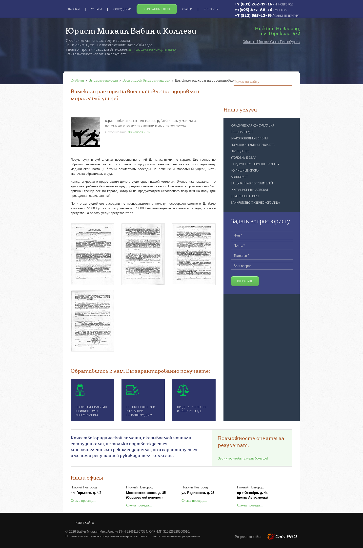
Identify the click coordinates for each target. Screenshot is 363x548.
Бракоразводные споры (249, 138)
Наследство (240, 151)
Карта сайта (85, 522)
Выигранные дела (103, 80)
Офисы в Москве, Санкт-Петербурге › (271, 42)
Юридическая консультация (252, 125)
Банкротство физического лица (255, 202)
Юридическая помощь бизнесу (255, 164)
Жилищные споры (245, 170)
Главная (77, 80)
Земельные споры (245, 196)
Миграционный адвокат (249, 190)
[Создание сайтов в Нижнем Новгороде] (282, 539)
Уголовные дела (243, 157)
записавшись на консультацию (152, 50)
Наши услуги (240, 109)
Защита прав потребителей (252, 183)
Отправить (245, 281)
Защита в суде (242, 132)
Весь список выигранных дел (146, 80)
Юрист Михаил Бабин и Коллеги (131, 30)
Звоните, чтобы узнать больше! (243, 458)
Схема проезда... (83, 501)
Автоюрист (239, 177)
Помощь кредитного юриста (253, 145)
